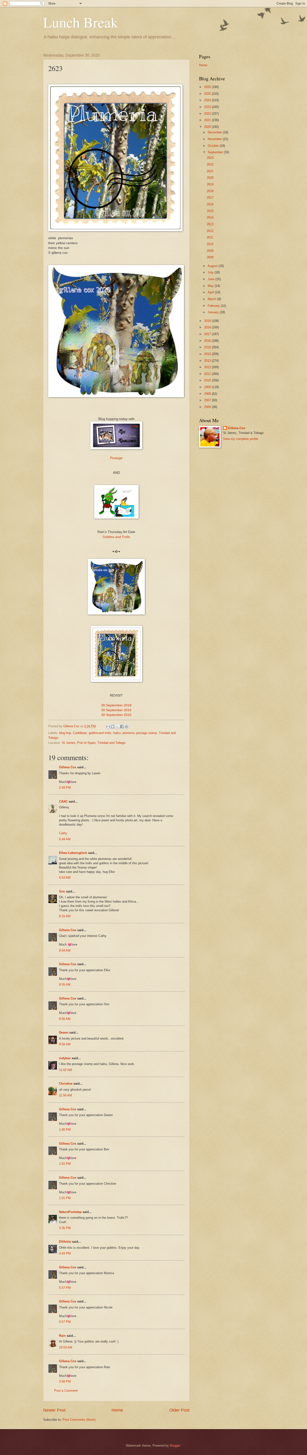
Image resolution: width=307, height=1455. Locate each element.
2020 (208, 127)
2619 (210, 184)
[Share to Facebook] (121, 726)
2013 (208, 360)
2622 (210, 164)
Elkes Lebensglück (73, 853)
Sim (62, 891)
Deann (63, 1032)
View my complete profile (240, 439)
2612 (210, 231)
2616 (210, 204)
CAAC (63, 801)
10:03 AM (65, 1347)
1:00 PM (65, 1129)
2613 (210, 224)
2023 (208, 107)
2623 (210, 158)
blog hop (65, 733)
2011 (208, 374)
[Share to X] (117, 726)
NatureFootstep (70, 1212)
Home (117, 1410)
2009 (208, 387)
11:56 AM (65, 1095)
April (211, 292)
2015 (208, 347)
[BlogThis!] (112, 726)
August (213, 266)
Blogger (175, 1445)
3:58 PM (65, 1381)
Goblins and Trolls (116, 537)
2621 (210, 171)
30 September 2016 (116, 710)
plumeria (128, 733)
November (215, 139)
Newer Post (54, 1410)
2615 (210, 211)
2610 (210, 244)
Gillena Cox (67, 767)
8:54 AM (65, 950)
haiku (117, 733)
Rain (63, 1335)
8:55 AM (65, 984)
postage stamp (146, 733)
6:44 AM (65, 839)
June (211, 279)
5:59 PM (65, 787)
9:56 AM (65, 1044)
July (211, 272)
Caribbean (80, 733)
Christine (65, 1083)
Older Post (179, 1410)
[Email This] (108, 726)
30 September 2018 (116, 705)
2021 (208, 120)
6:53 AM (65, 877)
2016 (208, 341)
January (214, 312)
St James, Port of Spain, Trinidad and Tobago (93, 743)
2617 (210, 197)
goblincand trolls (100, 733)
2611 (210, 237)
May (211, 286)
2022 (208, 113)
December (215, 132)
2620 (210, 177)
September (216, 152)
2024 (208, 100)
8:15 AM (65, 916)
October (214, 146)
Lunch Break (80, 22)
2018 (208, 327)
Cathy (63, 833)
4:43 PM (65, 1253)
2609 (210, 251)
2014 (208, 354)
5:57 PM (65, 1287)
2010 (208, 380)
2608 (210, 257)
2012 (208, 367)
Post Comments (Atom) (79, 1419)
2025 (208, 93)
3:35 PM (65, 1228)
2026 (208, 87)
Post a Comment (66, 1390)
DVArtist (65, 1241)
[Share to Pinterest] (126, 726)
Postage (116, 458)
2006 (208, 407)
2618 (210, 191)
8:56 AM (65, 1019)
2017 (208, 334)
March (212, 299)
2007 (208, 400)
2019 (208, 321)
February (214, 306)
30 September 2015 (116, 715)
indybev (65, 1058)
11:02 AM (65, 1070)
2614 (210, 217)
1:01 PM (65, 1163)
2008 (208, 394)
